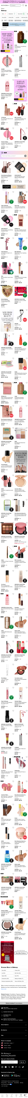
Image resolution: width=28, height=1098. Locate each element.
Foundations (12, 994)
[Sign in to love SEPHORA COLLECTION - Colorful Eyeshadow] (13, 918)
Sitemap (21, 1082)
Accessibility (16, 1082)
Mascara (23, 994)
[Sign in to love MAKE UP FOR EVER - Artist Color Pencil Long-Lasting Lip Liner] (26, 711)
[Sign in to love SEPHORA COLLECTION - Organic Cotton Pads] (13, 500)
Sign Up (22, 1062)
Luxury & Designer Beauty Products (13, 998)
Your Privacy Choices (5, 1084)
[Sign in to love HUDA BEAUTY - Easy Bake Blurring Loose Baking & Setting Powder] (26, 161)
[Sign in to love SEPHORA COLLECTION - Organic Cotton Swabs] (13, 428)
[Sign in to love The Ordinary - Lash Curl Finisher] (13, 664)
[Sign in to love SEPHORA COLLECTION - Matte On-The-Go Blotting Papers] (13, 358)
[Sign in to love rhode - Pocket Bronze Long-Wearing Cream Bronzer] (26, 31)
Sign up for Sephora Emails (8, 1059)
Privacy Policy (4, 1082)
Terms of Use (10, 1082)
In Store (11, 20)
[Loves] (23, 5)
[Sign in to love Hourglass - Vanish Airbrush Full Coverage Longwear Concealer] (26, 262)
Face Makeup (20, 995)
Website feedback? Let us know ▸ (14, 1003)
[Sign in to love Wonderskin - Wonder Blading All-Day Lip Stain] (26, 757)
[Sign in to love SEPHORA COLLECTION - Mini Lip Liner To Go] (26, 128)
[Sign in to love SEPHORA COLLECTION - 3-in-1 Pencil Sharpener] (26, 874)
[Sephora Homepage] (5, 5)
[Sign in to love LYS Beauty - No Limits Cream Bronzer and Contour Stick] (13, 104)
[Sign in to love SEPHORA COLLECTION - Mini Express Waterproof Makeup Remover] (13, 851)
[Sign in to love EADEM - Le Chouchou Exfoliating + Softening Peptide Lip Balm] (13, 55)
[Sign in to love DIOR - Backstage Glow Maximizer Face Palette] (26, 428)
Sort (5, 20)
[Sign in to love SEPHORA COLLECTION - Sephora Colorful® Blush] (26, 523)
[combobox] (15, 5)
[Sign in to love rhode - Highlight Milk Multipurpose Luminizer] (13, 617)
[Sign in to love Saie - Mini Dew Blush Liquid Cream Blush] (13, 262)
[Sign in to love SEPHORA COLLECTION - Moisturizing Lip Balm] (26, 641)
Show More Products (21, 953)
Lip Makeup (3, 995)
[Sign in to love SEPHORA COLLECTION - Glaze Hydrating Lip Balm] (13, 734)
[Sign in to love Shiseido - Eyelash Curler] (26, 310)
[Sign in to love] (26, 55)
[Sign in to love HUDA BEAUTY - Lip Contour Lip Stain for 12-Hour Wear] (13, 238)
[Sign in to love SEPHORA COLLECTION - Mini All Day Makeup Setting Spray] (13, 711)
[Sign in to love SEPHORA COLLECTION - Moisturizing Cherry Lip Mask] (26, 285)
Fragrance (18, 994)
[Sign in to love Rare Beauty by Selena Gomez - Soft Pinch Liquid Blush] (26, 781)
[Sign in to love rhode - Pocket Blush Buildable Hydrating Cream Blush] (26, 383)
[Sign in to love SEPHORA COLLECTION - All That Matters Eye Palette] (13, 523)
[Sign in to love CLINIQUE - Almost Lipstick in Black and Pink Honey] (26, 734)
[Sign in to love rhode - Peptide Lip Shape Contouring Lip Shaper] (13, 546)
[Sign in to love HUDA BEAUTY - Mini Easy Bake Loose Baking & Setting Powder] (13, 215)
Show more (3, 989)
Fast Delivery (18, 20)
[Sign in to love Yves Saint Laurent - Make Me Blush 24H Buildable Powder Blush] (26, 664)
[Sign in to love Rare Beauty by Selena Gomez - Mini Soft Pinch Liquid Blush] (13, 406)
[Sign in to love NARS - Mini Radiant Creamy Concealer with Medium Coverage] (13, 827)
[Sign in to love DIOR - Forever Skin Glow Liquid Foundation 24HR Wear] (13, 804)
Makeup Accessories (11, 995)
